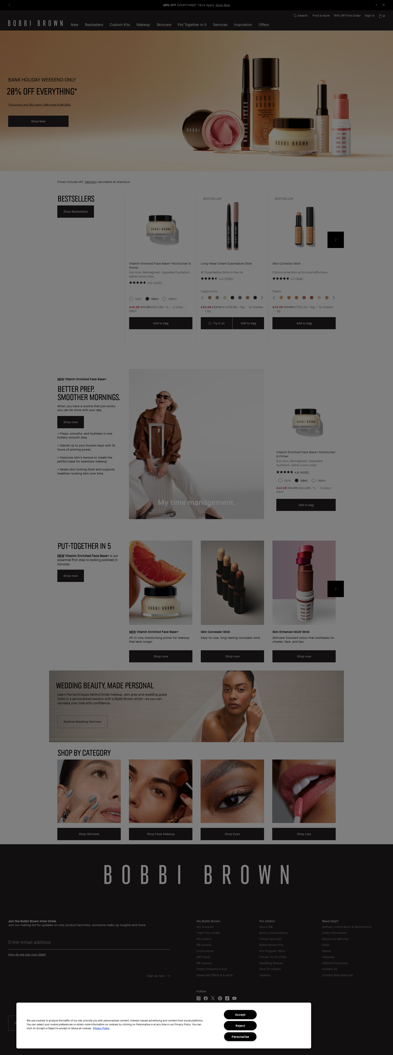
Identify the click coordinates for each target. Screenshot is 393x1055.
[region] (163, 1025)
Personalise (240, 1036)
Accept (240, 1014)
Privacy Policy (101, 1028)
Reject (240, 1025)
